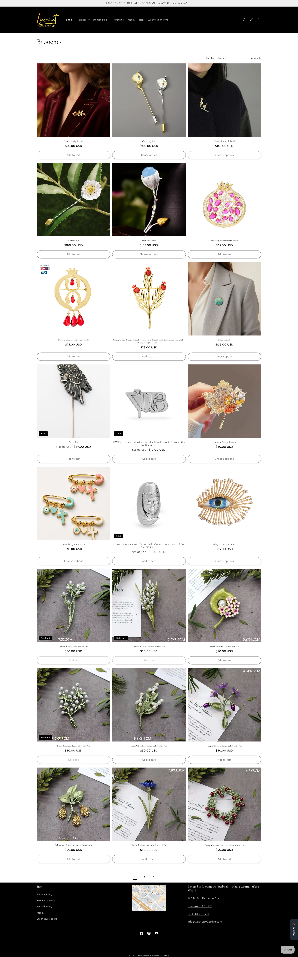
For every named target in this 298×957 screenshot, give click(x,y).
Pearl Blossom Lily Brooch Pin (224, 646)
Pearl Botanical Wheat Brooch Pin (149, 646)
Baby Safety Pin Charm (73, 544)
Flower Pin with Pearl (224, 141)
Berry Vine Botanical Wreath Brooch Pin (224, 845)
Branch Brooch (149, 240)
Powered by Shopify (160, 955)
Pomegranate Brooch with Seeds (73, 339)
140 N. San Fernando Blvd (204, 898)
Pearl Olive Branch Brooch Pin (73, 646)
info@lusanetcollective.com (205, 921)
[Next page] (163, 877)
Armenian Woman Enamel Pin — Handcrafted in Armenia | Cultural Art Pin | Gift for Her (149, 546)
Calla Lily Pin (149, 141)
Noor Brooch (224, 339)
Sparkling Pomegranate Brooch (224, 240)
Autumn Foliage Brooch (224, 442)
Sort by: (210, 57)
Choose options (149, 155)
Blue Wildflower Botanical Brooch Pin (149, 845)
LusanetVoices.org (47, 918)
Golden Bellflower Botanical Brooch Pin (73, 845)
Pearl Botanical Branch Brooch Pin (73, 745)
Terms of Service (46, 900)
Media (40, 912)
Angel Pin (73, 442)
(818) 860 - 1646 (199, 913)
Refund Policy (44, 906)
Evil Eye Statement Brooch (224, 544)
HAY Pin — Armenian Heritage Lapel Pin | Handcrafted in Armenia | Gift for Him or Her (149, 443)
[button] (70, 19)
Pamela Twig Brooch (73, 141)
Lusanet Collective (143, 955)
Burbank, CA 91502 (200, 906)
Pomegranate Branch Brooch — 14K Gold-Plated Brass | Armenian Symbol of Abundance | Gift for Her (148, 341)
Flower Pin (73, 240)
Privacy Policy (44, 894)
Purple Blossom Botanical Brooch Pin (224, 745)
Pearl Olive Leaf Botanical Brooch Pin (149, 745)
